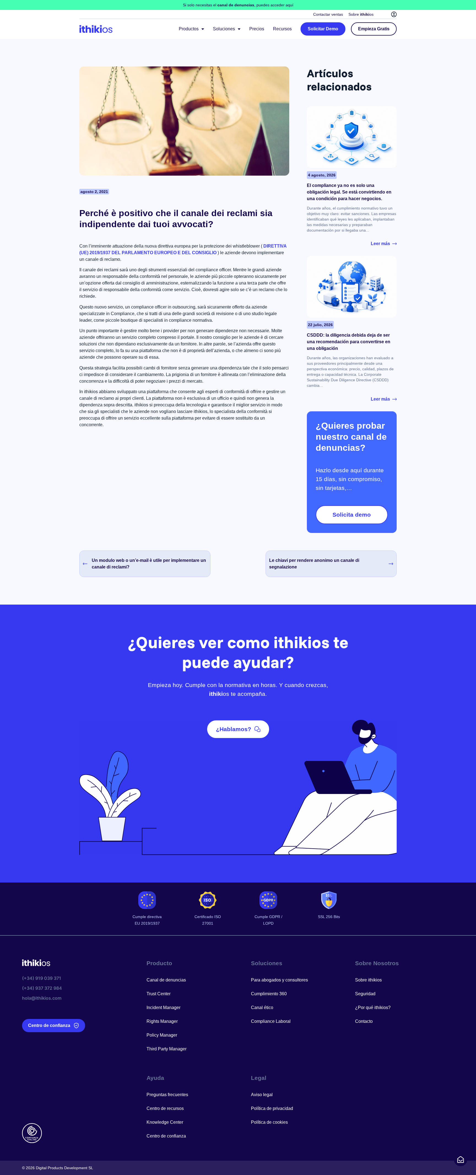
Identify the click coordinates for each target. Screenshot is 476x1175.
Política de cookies (269, 1122)
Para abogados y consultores (279, 980)
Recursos (282, 28)
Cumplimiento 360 (269, 993)
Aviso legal (262, 1094)
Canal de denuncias (166, 980)
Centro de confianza (166, 1136)
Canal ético (262, 1007)
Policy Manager (162, 1035)
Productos (189, 28)
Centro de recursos (165, 1108)
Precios (256, 28)
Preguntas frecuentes (167, 1094)
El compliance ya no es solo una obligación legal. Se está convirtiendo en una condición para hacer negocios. (349, 192)
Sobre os (361, 14)
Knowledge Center (165, 1122)
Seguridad (365, 993)
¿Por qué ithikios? (373, 1007)
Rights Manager (162, 1021)
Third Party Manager (166, 1049)
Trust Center (159, 993)
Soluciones (224, 28)
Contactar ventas (328, 14)
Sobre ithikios (368, 980)
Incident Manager (163, 1007)
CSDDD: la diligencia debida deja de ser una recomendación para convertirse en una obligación (348, 342)
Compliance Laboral (271, 1021)
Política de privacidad (272, 1108)
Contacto (364, 1021)
